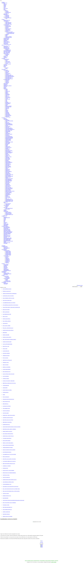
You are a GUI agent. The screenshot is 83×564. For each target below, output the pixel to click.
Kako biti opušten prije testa (7, 238)
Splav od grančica (8, 197)
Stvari (6, 60)
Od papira (5, 118)
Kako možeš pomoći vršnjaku (8, 232)
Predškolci (5, 4)
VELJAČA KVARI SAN (6, 477)
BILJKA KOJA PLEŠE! (6, 309)
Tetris (6, 100)
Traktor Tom (5, 222)
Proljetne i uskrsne (8, 25)
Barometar (7, 144)
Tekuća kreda (7, 172)
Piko (4, 221)
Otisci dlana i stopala (8, 213)
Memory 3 (7, 93)
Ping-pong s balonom (8, 152)
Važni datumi (5, 283)
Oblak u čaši (7, 167)
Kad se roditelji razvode (7, 240)
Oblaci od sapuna (8, 126)
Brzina (6, 105)
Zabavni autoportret (8, 164)
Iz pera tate (7, 11)
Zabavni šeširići (8, 133)
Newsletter (41, 542)
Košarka (7, 110)
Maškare (5, 209)
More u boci (7, 159)
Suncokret (7, 148)
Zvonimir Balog (6, 265)
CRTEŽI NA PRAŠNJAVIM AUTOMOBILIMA (10, 293)
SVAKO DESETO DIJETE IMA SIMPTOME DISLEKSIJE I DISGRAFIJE (13, 500)
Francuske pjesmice (8, 253)
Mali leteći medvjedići (7, 217)
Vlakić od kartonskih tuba (9, 124)
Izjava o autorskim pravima (29, 560)
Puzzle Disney (7, 96)
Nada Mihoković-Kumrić (7, 270)
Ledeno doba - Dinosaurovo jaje (10, 129)
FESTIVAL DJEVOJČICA (6, 318)
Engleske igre (7, 256)
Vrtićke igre (5, 86)
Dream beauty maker (8, 106)
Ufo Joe (7, 98)
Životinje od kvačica (8, 191)
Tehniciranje (7, 112)
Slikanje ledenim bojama (9, 162)
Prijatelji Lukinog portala (7, 281)
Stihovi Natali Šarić (8, 23)
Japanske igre (7, 262)
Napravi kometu (8, 142)
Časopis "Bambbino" (7, 278)
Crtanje (7, 90)
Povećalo (7, 125)
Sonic (6, 99)
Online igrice (5, 88)
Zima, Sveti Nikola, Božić (9, 31)
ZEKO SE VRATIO (5, 364)
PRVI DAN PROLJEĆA (6, 456)
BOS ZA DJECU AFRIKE (6, 325)
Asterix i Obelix (6, 223)
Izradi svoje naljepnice (9, 171)
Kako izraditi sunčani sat (9, 188)
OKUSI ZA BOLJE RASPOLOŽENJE (8, 445)
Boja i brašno (7, 183)
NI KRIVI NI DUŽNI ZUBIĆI (7, 341)
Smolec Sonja (6, 267)
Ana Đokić (5, 268)
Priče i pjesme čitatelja (7, 52)
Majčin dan (7, 27)
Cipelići (5, 219)
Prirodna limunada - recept (9, 199)
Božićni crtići (5, 225)
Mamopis (7, 10)
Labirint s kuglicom (8, 140)
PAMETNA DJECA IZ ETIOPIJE (7, 516)
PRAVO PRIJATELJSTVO (6, 371)
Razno (6, 68)
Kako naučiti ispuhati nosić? (9, 75)
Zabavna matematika (8, 115)
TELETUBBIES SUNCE (6, 408)
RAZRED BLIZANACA (6, 424)
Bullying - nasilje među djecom (8, 231)
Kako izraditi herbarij (8, 179)
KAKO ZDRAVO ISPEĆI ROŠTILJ (8, 433)
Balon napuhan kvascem (9, 150)
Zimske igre (7, 82)
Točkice (7, 89)
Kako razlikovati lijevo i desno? (10, 76)
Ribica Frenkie (8, 103)
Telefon (7, 145)
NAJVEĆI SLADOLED (6, 410)
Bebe (4, 3)
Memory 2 (7, 92)
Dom (4, 9)
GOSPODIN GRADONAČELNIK (8, 417)
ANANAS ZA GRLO (6, 493)
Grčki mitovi (5, 57)
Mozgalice (5, 64)
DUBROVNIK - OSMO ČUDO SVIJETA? (9, 415)
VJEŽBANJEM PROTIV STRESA (8, 447)
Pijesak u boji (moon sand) (9, 176)
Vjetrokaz (7, 132)
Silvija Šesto (5, 266)
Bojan (4, 220)
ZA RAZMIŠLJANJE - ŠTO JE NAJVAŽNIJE (9, 454)
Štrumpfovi (5, 216)
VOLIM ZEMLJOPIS (6, 385)
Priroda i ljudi (6, 247)
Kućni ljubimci (6, 274)
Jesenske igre (7, 81)
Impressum (56, 560)
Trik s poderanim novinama (9, 120)
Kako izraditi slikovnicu (9, 180)
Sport (4, 7)
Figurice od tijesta (8, 182)
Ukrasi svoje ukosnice (9, 127)
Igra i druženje (6, 8)
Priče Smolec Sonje (6, 47)
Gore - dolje (7, 71)
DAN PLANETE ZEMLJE (6, 440)
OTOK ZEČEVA (5, 323)
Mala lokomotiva (6, 224)
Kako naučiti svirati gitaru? (9, 78)
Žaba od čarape (8, 196)
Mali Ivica (7, 67)
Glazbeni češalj (8, 184)
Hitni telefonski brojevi (7, 227)
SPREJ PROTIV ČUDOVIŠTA (7, 422)
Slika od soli (7, 154)
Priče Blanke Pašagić (7, 48)
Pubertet (5, 241)
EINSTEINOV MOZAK (6, 514)
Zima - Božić (5, 207)
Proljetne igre (7, 80)
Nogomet (7, 111)
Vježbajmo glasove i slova (7, 44)
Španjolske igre (8, 261)
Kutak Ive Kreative (8, 212)
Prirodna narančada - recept (9, 200)
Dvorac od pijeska (8, 189)
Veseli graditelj (8, 113)
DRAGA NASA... (5, 316)
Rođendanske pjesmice (9, 37)
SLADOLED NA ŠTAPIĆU (7, 406)
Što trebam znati (6, 228)
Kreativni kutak (6, 211)
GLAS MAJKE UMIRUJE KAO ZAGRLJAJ (9, 461)
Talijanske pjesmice (8, 252)
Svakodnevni (7, 54)
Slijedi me (7, 72)
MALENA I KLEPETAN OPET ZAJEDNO (9, 449)
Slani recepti (7, 16)
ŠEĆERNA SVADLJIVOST (7, 291)
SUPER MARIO (5, 387)
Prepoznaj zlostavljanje (7, 229)
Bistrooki (7, 279)
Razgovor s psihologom (7, 235)
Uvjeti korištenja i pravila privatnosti (45, 560)
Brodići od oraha (8, 170)
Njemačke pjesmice (8, 251)
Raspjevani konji (8, 114)
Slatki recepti (7, 15)
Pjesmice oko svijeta (6, 250)
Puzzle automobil (8, 97)
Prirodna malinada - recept (9, 201)
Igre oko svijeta (6, 255)
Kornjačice (7, 160)
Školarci (5, 5)
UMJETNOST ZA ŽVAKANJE (7, 360)
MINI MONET (5, 332)
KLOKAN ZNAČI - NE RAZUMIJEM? (8, 470)
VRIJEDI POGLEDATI (6, 355)
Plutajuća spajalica (8, 151)
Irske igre (7, 257)
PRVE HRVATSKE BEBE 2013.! (7, 507)
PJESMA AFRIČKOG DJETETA (7, 431)
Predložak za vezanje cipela (9, 174)
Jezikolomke (5, 40)
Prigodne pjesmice (6, 24)
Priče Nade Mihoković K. (7, 50)
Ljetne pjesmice (8, 29)
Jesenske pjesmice (8, 30)
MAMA (4, 394)
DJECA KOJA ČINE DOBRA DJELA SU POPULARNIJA (11, 491)
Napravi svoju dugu (8, 185)
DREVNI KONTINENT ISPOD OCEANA (9, 463)
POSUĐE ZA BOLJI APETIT (7, 337)
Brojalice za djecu (6, 39)
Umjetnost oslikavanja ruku (9, 214)
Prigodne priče (6, 46)
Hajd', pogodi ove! (8, 62)
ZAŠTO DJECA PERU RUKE (7, 300)
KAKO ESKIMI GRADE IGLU (7, 509)
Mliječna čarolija (8, 169)
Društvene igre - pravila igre (7, 85)
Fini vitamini (5, 243)
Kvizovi (5, 66)
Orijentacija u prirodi (8, 74)
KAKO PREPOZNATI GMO (7, 314)
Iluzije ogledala (8, 143)
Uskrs (4, 202)
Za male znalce (8, 277)
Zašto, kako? (5, 65)
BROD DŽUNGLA (5, 403)
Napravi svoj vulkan (8, 187)
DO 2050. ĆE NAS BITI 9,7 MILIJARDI (8, 380)
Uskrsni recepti (8, 204)
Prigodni (7, 55)
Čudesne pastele (8, 155)
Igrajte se (5, 87)
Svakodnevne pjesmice (7, 20)
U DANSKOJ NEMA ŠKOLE (7, 438)
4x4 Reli (7, 104)
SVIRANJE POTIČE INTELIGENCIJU (8, 399)
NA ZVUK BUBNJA (6, 376)
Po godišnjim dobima (7, 79)
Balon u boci (7, 122)
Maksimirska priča (8, 49)
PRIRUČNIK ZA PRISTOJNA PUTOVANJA (9, 383)
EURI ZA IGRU (5, 348)
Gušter (6, 121)
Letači (6, 101)
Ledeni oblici (7, 157)
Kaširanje (7, 177)
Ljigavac (7, 168)
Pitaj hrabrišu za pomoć (7, 236)
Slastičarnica (7, 108)
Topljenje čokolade (8, 139)
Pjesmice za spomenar (9, 36)
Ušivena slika (7, 165)
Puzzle (6, 95)
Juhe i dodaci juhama (8, 17)
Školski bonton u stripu (7, 242)
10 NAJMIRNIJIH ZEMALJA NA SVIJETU (9, 302)
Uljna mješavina (8, 135)
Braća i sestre (5, 234)
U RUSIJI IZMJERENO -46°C (7, 484)
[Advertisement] (41, 553)
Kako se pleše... (6, 43)
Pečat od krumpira (8, 175)
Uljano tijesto (7, 181)
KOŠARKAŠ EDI (5, 468)
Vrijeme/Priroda (8, 61)
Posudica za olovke (8, 190)
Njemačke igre (8, 259)
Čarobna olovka (8, 91)
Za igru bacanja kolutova (9, 136)
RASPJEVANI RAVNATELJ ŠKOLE (8, 330)
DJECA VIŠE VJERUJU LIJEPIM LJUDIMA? (9, 339)
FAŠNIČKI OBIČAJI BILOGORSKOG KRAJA (10, 479)
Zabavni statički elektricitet (9, 137)
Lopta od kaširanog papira (9, 178)
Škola (6, 35)
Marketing (52, 560)
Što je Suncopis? (6, 264)
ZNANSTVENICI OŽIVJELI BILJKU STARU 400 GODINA (11, 426)
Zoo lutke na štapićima (9, 192)
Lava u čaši (7, 149)
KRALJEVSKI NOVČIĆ (6, 401)
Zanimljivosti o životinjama (7, 273)
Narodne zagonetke (8, 63)
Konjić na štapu (8, 158)
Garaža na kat (7, 163)
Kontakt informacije (36, 560)
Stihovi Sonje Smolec (8, 22)
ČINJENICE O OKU (6, 362)
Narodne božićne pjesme (10, 33)
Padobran (7, 153)
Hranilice (7, 195)
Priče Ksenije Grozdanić (7, 51)
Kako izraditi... (6, 119)
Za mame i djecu (6, 42)
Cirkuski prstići (8, 193)
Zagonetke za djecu (6, 59)
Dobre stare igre (6, 83)
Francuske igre (8, 260)
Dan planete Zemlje (8, 26)
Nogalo (5, 218)
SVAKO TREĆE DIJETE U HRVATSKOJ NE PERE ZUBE (11, 307)
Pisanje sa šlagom (8, 73)
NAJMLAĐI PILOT (5, 392)
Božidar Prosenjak (6, 269)
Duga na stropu (8, 186)
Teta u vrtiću (7, 107)
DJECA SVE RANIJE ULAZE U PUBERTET (9, 502)
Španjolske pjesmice (8, 254)
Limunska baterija (8, 123)
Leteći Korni (7, 116)
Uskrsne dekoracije (8, 203)
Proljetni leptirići (8, 146)
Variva (6, 18)
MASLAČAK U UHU (6, 346)
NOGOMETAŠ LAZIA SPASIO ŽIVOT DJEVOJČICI (10, 486)
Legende (5, 56)
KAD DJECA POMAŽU (6, 353)
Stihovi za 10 (7, 21)
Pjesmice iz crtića (6, 41)
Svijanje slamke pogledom (9, 128)
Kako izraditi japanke (8, 156)
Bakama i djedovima (8, 28)
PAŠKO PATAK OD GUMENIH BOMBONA (9, 472)
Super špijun (5, 215)
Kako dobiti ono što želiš (7, 233)
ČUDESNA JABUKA (6, 378)
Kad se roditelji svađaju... (7, 239)
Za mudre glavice (8, 280)
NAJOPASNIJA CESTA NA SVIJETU (8, 295)
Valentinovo (7, 34)
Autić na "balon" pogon (9, 130)
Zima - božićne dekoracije (9, 208)
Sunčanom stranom (8, 12)
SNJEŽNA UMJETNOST (6, 511)
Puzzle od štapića (8, 161)
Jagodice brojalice (8, 131)
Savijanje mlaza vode (8, 147)
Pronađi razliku (8, 94)
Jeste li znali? (5, 248)
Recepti (7, 206)
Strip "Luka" (7, 276)
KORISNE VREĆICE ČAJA (7, 495)
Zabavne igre (5, 84)
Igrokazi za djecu (6, 53)
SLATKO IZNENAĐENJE (6, 369)
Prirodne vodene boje (8, 138)
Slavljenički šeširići (8, 194)
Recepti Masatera (6, 14)
